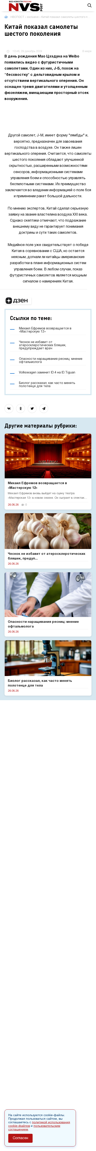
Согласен (20, 1138)
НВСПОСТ (17, 17)
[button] (17, 300)
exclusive (33, 17)
